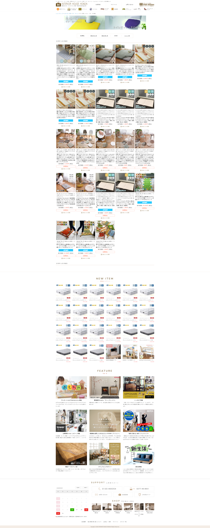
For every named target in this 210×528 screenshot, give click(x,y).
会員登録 (98, 4)
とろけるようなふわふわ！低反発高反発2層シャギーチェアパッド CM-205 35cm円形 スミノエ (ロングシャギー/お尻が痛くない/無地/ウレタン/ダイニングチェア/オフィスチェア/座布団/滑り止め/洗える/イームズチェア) (85, 199)
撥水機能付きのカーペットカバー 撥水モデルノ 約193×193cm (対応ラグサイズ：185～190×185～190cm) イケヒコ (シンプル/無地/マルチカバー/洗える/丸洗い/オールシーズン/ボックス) (125, 70)
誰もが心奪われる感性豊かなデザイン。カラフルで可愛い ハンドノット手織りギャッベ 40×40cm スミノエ (105, 244)
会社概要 (84, 521)
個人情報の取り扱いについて (94, 521)
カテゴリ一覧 (67, 13)
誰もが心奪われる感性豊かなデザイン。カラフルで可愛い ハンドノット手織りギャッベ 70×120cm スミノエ (144, 196)
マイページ (114, 4)
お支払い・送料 (107, 521)
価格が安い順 (93, 35)
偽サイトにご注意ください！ (8, 524)
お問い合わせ (129, 4)
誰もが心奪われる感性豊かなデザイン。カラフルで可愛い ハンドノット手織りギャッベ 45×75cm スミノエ (85, 244)
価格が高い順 (105, 35)
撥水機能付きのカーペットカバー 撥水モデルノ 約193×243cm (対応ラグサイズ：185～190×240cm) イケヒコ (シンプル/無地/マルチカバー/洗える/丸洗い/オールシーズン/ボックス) (105, 70)
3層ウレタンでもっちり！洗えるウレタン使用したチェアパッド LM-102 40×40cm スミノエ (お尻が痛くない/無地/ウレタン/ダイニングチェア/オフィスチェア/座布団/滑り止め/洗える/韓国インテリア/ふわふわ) (66, 155)
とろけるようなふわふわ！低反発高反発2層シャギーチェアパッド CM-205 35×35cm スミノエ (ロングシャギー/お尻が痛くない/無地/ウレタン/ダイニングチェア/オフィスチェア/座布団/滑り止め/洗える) (66, 199)
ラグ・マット (75, 13)
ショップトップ (59, 13)
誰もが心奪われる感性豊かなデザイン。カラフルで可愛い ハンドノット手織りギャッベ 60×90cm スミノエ (66, 244)
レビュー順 (127, 35)
